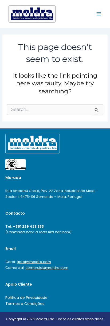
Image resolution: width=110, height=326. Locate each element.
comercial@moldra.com (46, 267)
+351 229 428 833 (28, 226)
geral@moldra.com (34, 261)
